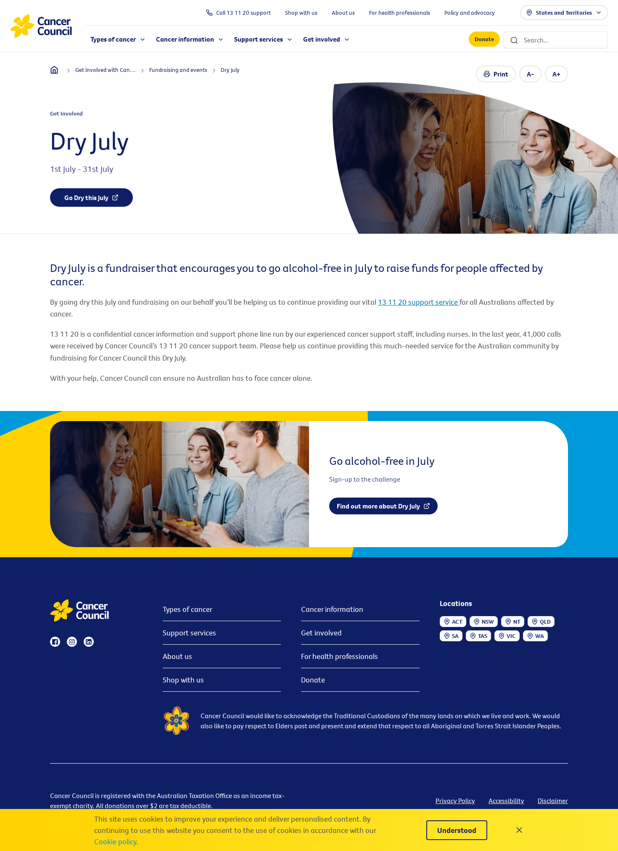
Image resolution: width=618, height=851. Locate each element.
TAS (482, 636)
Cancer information (332, 609)
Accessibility (506, 800)
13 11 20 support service (419, 302)
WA (539, 636)
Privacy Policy (455, 800)
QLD (545, 621)
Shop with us (183, 680)
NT (516, 621)
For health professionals (339, 656)
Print (501, 74)
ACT (457, 621)
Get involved (321, 633)
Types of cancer (187, 609)
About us (177, 656)
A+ (556, 74)
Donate (484, 39)
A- (530, 74)
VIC (511, 636)
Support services (189, 633)
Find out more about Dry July (378, 506)
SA (455, 636)
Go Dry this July (86, 197)
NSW (488, 621)
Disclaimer (553, 800)
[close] (519, 830)
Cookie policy (115, 841)
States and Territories (564, 12)
